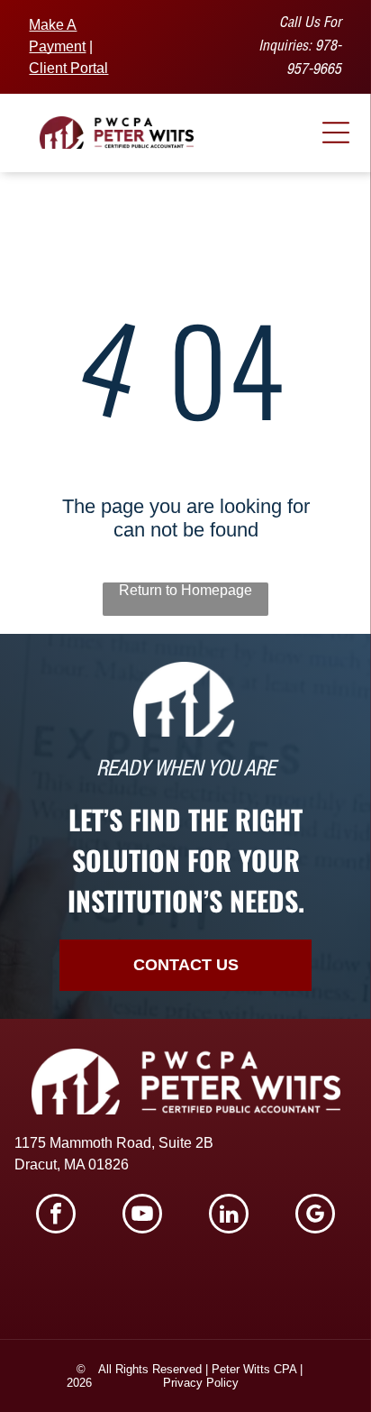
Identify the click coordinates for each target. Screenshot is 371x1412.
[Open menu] (335, 132)
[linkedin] (229, 1216)
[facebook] (56, 1216)
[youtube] (142, 1216)
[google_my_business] (315, 1216)
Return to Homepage (185, 590)
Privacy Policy (201, 1382)
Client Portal (68, 68)
